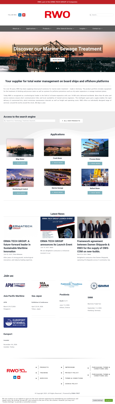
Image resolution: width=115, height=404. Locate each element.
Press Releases (17, 254)
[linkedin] (19, 14)
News (51, 247)
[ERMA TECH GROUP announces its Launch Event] (57, 227)
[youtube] (23, 14)
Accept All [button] (109, 400)
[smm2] (99, 281)
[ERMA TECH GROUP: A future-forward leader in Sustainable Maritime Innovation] (21, 227)
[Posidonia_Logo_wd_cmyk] (71, 281)
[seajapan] (43, 281)
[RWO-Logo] (57, 9)
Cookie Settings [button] (98, 400)
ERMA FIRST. (75, 393)
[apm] (15, 281)
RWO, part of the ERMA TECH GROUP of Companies (57, 2)
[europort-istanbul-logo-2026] (15, 318)
